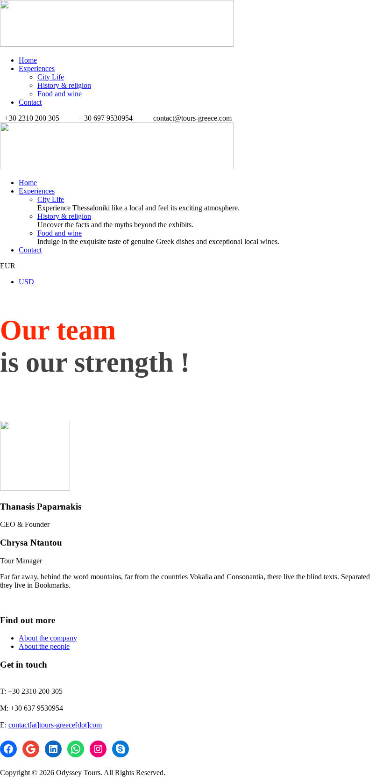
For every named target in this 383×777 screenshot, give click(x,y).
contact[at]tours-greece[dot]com (55, 725)
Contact (30, 102)
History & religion (64, 85)
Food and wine (59, 94)
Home (28, 60)
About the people (44, 646)
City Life (50, 77)
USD (26, 282)
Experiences (37, 68)
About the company (48, 638)
